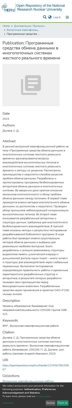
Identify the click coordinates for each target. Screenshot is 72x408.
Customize (7, 403)
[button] (50, 17)
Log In (57, 17)
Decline (51, 403)
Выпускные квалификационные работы (23, 30)
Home (6, 26)
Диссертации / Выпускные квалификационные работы (30, 26)
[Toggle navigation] (67, 17)
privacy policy (43, 396)
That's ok (62, 403)
